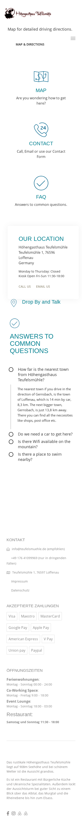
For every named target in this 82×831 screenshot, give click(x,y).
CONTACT (41, 143)
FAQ (41, 197)
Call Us (25, 286)
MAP (41, 90)
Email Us (43, 286)
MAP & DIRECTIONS (30, 44)
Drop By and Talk (41, 302)
